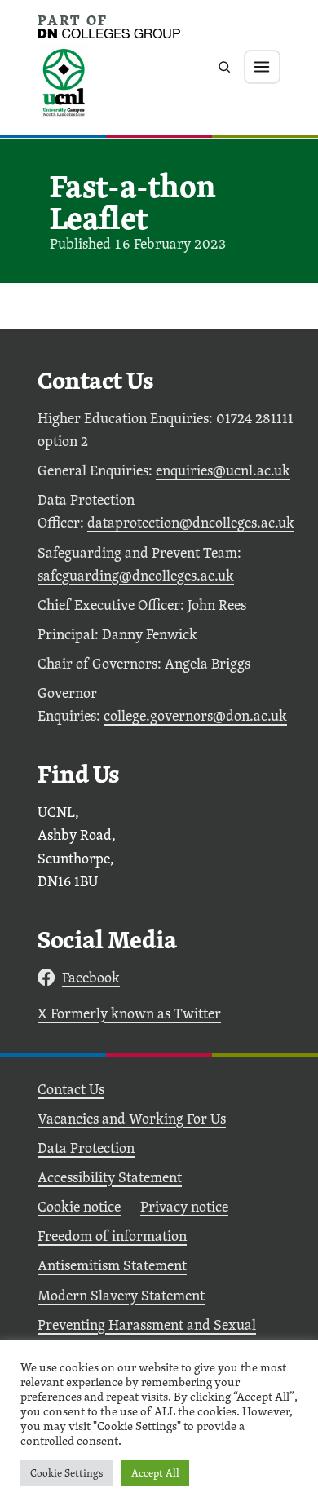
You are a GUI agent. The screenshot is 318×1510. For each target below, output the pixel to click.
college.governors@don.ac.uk (195, 715)
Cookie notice (79, 1206)
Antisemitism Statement (112, 1265)
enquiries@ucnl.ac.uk (223, 470)
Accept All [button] (155, 1473)
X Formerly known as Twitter (129, 1013)
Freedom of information (112, 1235)
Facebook (91, 977)
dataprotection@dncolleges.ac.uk (190, 522)
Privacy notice (184, 1206)
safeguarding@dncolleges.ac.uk (136, 575)
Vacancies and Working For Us (132, 1118)
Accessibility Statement (110, 1177)
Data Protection (86, 1147)
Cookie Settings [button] (67, 1473)
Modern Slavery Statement (121, 1295)
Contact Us (71, 1089)
